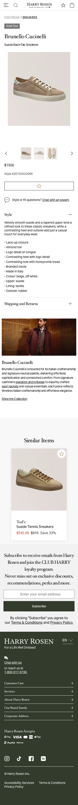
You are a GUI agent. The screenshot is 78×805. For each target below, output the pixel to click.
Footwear (12, 17)
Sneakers (30, 17)
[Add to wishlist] (61, 453)
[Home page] (39, 5)
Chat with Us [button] (13, 663)
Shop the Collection (14, 399)
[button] (6, 5)
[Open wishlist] (63, 5)
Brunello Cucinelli (25, 36)
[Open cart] (71, 5)
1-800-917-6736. (15, 672)
